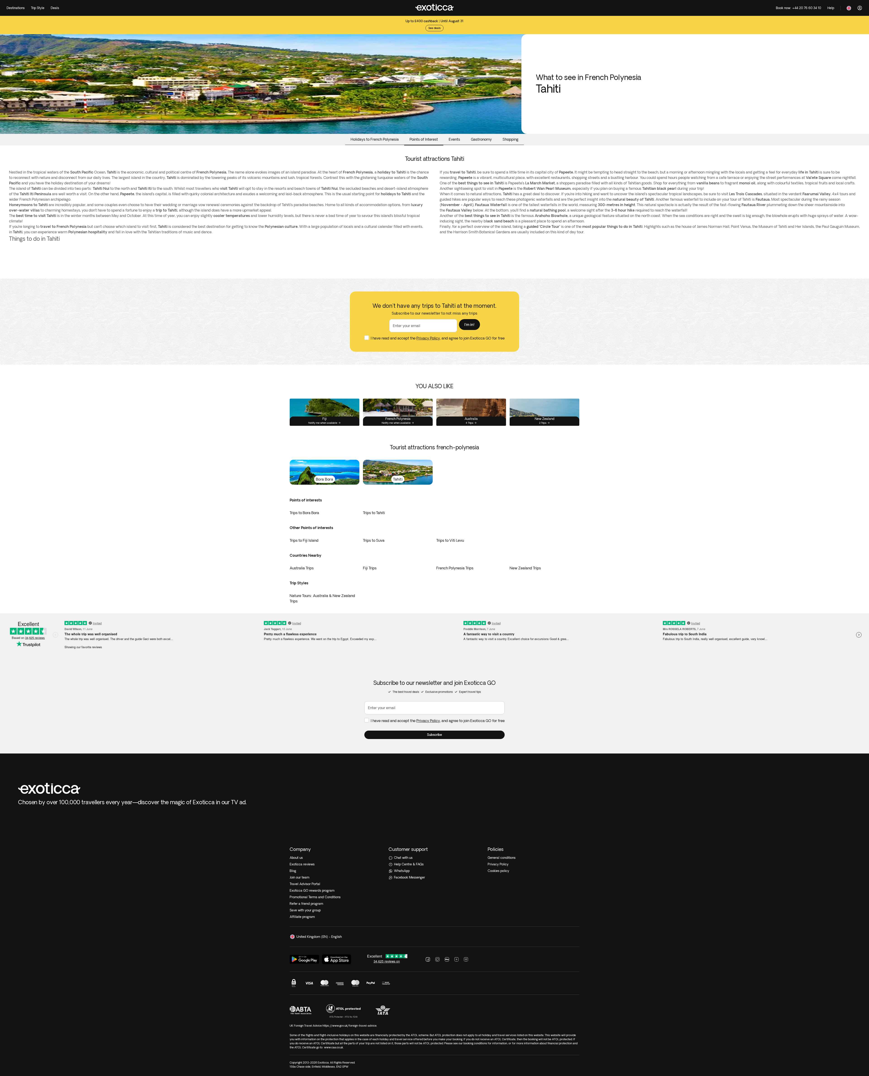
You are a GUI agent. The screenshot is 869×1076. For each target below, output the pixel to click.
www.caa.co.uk (333, 1047)
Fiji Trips (370, 568)
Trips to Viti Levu (450, 540)
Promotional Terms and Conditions (315, 897)
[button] (469, 324)
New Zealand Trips (525, 568)
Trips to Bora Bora (304, 513)
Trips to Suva (373, 540)
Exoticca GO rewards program (312, 890)
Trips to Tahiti (374, 513)
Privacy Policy (428, 338)
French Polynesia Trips (454, 568)
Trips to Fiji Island (304, 540)
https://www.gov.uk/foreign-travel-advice (349, 1025)
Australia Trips (302, 568)
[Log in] (859, 7)
